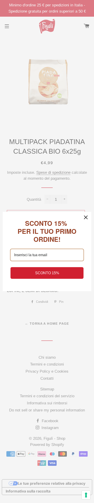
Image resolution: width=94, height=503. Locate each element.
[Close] (85, 217)
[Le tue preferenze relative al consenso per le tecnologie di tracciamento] (86, 495)
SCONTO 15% (47, 273)
